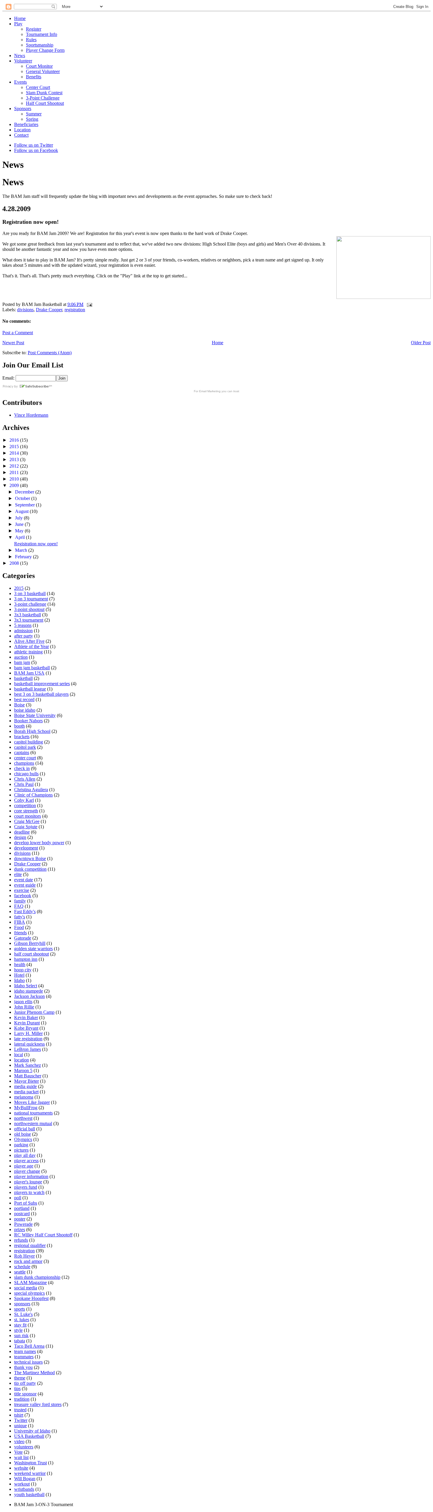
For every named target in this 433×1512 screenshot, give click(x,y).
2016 (14, 440)
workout (22, 1483)
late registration (28, 1038)
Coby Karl (24, 800)
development (26, 847)
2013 (14, 459)
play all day (25, 1155)
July (19, 517)
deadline (22, 831)
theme (19, 1377)
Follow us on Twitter (33, 145)
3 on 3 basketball (30, 593)
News (19, 55)
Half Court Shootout (45, 103)
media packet (26, 1091)
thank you (23, 1367)
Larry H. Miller (28, 1033)
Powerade (23, 1224)
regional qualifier (30, 1245)
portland (21, 1208)
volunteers (23, 1446)
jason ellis (23, 1001)
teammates (24, 1356)
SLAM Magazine (30, 1282)
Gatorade (22, 937)
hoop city (23, 969)
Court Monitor (39, 66)
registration (75, 309)
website (21, 1467)
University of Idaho (32, 1430)
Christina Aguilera (31, 789)
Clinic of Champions (33, 794)
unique (20, 1425)
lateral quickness (29, 1043)
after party (23, 635)
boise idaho (24, 710)
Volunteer (23, 60)
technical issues (28, 1361)
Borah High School (32, 731)
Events (20, 82)
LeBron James (27, 1049)
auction (21, 657)
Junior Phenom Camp (34, 1012)
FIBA (19, 922)
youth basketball (29, 1494)
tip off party (25, 1383)
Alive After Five (29, 641)
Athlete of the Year (31, 646)
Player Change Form (45, 50)
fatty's (19, 916)
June (20, 524)
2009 (14, 485)
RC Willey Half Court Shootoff (43, 1234)
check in (22, 768)
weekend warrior (30, 1473)
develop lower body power (39, 842)
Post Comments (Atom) (50, 352)
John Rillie (24, 1006)
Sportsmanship (39, 44)
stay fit (20, 1324)
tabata (19, 1340)
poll (17, 1197)
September (25, 504)
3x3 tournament (28, 619)
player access (26, 1160)
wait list (21, 1457)
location (21, 1059)
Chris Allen (24, 778)
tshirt (18, 1414)
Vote (18, 1452)
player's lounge (28, 1181)
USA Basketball (29, 1436)
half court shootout (31, 953)
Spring (32, 119)
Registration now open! (36, 543)
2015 (14, 446)
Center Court (38, 87)
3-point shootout (29, 609)
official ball (24, 1128)
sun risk (21, 1335)
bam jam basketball (32, 667)
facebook (22, 895)
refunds (21, 1240)
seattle (20, 1271)
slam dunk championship (37, 1277)
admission (23, 630)
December (25, 491)
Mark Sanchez (27, 1065)
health (19, 964)
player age (23, 1165)
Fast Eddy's (25, 911)
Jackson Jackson (29, 996)
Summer (34, 113)
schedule (22, 1266)
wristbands (24, 1489)
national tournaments (33, 1112)
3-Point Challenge (43, 97)
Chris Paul (24, 784)
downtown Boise (30, 858)
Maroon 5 (23, 1070)
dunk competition (30, 869)
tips (17, 1388)
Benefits (33, 76)
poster (19, 1218)
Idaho (19, 980)
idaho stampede (28, 990)
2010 (14, 478)
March (21, 550)
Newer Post (13, 342)
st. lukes (21, 1319)
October (23, 498)
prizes (19, 1229)
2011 (14, 472)
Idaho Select (25, 985)
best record (24, 699)
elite (18, 874)
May (20, 530)
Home (20, 18)
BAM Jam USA (29, 672)
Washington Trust (30, 1462)
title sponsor (25, 1393)
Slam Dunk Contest (44, 92)
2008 (14, 563)
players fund (25, 1187)
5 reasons (23, 625)
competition (25, 805)
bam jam (22, 662)
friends (20, 932)
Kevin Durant (27, 1022)
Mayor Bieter (26, 1081)
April (20, 537)
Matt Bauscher (27, 1075)
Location (22, 129)
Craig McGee (26, 821)
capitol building (28, 741)
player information (31, 1176)
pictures (21, 1149)
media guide (25, 1086)
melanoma (23, 1096)
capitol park (25, 747)
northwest (23, 1118)
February (24, 556)
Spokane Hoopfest (31, 1298)
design (20, 837)
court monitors (27, 816)
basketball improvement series (42, 683)
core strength (26, 810)
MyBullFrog (25, 1107)
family (20, 900)
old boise (22, 1134)
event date (23, 879)
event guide (25, 884)
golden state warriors (33, 948)
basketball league (30, 688)
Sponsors (22, 108)
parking (21, 1144)
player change (27, 1171)
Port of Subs (25, 1202)
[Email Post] (89, 304)
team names (25, 1351)
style (18, 1330)
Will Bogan (24, 1478)
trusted (20, 1409)
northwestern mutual (33, 1123)
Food (19, 927)
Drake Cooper (49, 309)
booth (19, 725)
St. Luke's (23, 1314)
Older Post (421, 342)
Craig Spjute (25, 826)
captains (21, 752)
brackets (21, 736)
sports (19, 1308)
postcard (22, 1213)
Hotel (19, 975)
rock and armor (28, 1261)
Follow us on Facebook (36, 150)
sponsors (22, 1303)
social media (25, 1287)
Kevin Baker (26, 1017)
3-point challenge (30, 604)
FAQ (19, 906)
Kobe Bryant (26, 1028)
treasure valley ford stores (38, 1404)
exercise (21, 890)
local (18, 1054)
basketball (23, 678)
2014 (14, 453)
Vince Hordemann (31, 415)
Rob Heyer (24, 1255)
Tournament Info (41, 34)
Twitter (20, 1420)
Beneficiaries (26, 124)
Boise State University (35, 715)
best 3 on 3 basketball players (41, 694)
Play (18, 23)
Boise (19, 704)
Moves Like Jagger (32, 1102)
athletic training (28, 651)
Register (33, 29)
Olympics (23, 1139)
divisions (25, 309)
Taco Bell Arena (29, 1346)
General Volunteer (43, 71)
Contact (21, 135)
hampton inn (25, 959)
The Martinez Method (34, 1372)
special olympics (29, 1293)
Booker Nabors (28, 720)
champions (24, 763)
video (19, 1441)
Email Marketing (210, 391)
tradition (21, 1399)
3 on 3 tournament (31, 598)
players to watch (29, 1192)
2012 (14, 465)
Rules (31, 39)
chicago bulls (26, 773)
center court (25, 757)
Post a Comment (17, 332)
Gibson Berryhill (29, 943)
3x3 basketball (27, 614)
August (22, 511)
